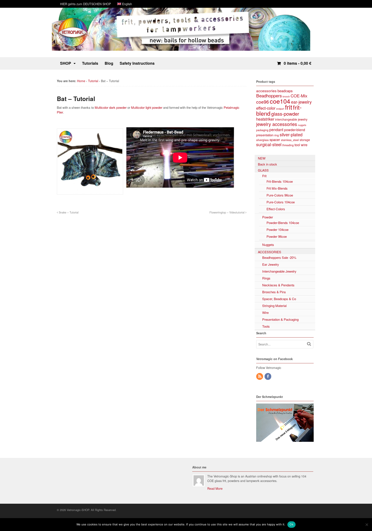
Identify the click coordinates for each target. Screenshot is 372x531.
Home (81, 81)
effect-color (265, 108)
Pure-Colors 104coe (281, 202)
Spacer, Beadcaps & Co (279, 298)
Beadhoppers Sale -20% (279, 257)
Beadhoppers (269, 95)
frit (288, 106)
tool (297, 144)
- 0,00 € (297, 63)
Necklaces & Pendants (278, 285)
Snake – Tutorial (68, 212)
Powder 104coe (277, 229)
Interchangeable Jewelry (279, 271)
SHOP (65, 63)
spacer (275, 139)
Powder (267, 217)
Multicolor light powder (147, 107)
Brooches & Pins (274, 292)
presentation (264, 135)
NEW (261, 158)
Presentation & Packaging (280, 319)
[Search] (309, 344)
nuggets (302, 125)
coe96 (262, 101)
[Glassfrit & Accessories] (73, 46)
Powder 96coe (277, 236)
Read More (215, 488)
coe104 (280, 101)
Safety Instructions (137, 63)
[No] (366, 524)
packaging (262, 130)
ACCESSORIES (269, 252)
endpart (280, 108)
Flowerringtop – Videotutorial (227, 212)
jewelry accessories (276, 124)
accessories (266, 90)
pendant (276, 129)
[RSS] (260, 376)
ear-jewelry (301, 102)
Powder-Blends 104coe (283, 222)
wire (304, 144)
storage (305, 140)
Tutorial (93, 81)
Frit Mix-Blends (277, 188)
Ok (291, 524)
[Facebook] (268, 376)
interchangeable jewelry (291, 119)
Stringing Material (274, 305)
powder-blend (294, 129)
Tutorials (90, 63)
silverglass (262, 140)
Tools (266, 326)
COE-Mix (299, 95)
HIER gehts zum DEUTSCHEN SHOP (85, 4)
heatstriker (265, 119)
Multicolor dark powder (111, 107)
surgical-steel (268, 144)
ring (276, 135)
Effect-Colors (276, 209)
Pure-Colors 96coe (280, 195)
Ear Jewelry (270, 264)
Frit (264, 175)
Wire (265, 312)
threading (288, 145)
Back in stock (267, 164)
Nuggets (268, 244)
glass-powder (285, 113)
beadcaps (285, 90)
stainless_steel (290, 140)
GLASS (263, 170)
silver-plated (291, 134)
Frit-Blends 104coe (280, 181)
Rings (266, 278)
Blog (109, 63)
